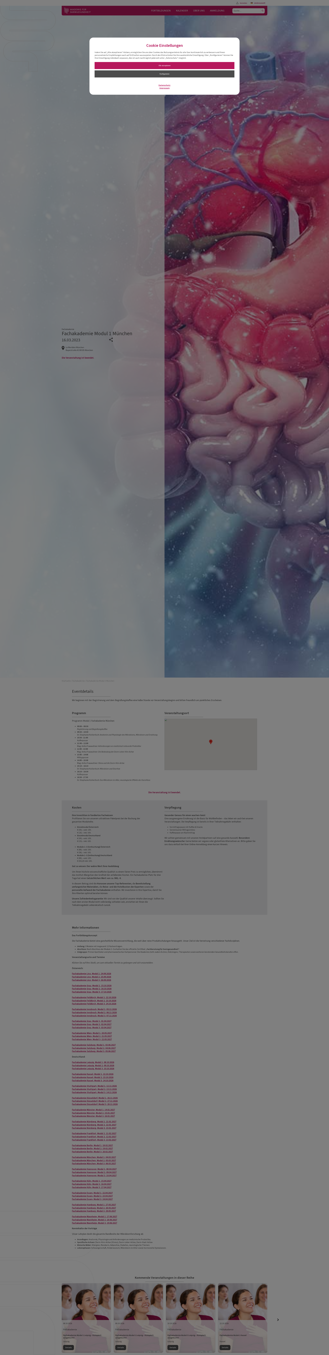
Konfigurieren (164, 74)
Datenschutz (164, 85)
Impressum (164, 88)
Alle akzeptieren (165, 66)
